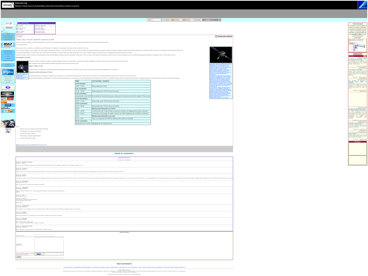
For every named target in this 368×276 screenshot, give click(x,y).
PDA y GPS (355, 47)
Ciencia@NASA (76, 267)
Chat (8, 56)
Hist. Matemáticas (158, 267)
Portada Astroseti (8, 50)
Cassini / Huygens (142, 267)
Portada (8, 34)
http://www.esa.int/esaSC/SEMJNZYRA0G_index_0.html (33, 144)
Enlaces (8, 58)
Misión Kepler (134, 267)
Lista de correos (8, 52)
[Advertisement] (184, 13)
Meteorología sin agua (21, 28)
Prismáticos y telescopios (358, 46)
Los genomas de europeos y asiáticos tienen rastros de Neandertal (358, 81)
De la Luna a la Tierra (39, 31)
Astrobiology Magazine (40, 25)
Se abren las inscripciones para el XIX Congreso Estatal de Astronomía (358, 109)
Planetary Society (105, 267)
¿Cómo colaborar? (8, 37)
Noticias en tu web (8, 60)
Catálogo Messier (114, 267)
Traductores (8, 64)
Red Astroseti (8, 39)
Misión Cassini (19, 25)
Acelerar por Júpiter (39, 28)
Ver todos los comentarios (123, 159)
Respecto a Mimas (20, 31)
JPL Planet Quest (96, 267)
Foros (8, 54)
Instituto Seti (166, 267)
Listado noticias (8, 66)
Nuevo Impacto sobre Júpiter (355, 69)
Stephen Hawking (174, 267)
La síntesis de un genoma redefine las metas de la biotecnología (358, 59)
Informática (355, 48)
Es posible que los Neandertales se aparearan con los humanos (358, 123)
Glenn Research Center (124, 267)
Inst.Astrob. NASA (68, 267)
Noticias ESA (151, 267)
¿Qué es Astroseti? (7, 35)
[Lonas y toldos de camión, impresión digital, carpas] (8, 131)
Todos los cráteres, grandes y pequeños (25, 24)
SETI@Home (182, 267)
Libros (354, 49)
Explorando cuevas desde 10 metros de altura (45, 24)
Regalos (354, 50)
